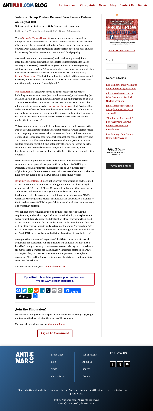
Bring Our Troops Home (31, 31)
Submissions (89, 354)
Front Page (57, 354)
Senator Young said (25, 76)
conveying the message (61, 106)
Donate (143, 5)
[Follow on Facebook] (113, 364)
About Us (87, 361)
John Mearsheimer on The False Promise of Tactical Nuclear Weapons (119, 97)
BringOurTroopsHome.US (36, 38)
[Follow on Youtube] (127, 364)
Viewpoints (88, 5)
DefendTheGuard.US (54, 266)
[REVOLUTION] (122, 44)
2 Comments (73, 31)
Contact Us (127, 5)
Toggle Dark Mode (120, 165)
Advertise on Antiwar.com (121, 50)
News (103, 5)
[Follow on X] (120, 364)
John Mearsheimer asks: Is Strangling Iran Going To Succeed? (119, 109)
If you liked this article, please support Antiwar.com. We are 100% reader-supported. (55, 279)
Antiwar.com (67, 5)
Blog (113, 5)
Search (86, 369)
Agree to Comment (55, 333)
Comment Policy (56, 324)
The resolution (22, 91)
